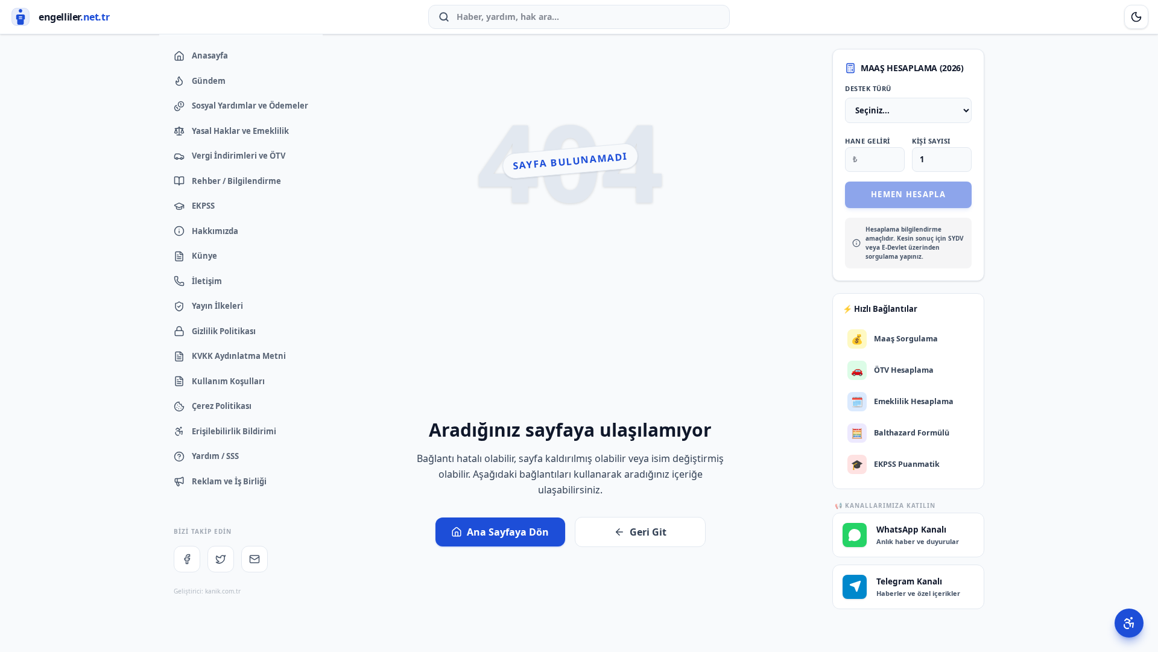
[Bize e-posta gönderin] (254, 559)
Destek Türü (868, 88)
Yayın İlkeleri (217, 305)
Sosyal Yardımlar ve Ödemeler (250, 105)
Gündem (209, 80)
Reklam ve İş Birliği (229, 481)
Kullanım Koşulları (228, 381)
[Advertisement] (570, 325)
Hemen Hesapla (908, 194)
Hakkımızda (215, 231)
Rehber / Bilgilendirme (236, 181)
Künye (204, 255)
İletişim (207, 281)
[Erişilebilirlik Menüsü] (1129, 623)
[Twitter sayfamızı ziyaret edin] (220, 559)
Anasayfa (210, 55)
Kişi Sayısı (931, 140)
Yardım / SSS (215, 456)
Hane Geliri (867, 140)
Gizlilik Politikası (224, 331)
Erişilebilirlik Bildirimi (234, 431)
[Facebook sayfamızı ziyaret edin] (187, 559)
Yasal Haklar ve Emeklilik (240, 130)
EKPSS (203, 205)
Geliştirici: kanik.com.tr (207, 591)
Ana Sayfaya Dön (508, 532)
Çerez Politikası (222, 405)
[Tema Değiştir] (1136, 17)
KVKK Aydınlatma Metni (239, 355)
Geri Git (648, 532)
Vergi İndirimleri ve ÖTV (238, 155)
